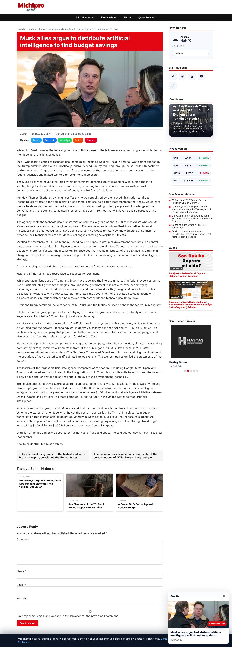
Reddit (78, 140)
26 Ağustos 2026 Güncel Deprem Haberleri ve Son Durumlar (189, 201)
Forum (128, 17)
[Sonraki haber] (207, 109)
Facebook (50, 140)
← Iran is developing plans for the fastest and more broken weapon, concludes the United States (52, 455)
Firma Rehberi (109, 17)
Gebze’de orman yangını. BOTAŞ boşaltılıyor (188, 226)
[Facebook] (173, 76)
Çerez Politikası (147, 17)
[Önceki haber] (200, 109)
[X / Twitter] (182, 76)
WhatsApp (65, 140)
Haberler (21, 28)
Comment (24, 539)
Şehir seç (178, 46)
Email (21, 584)
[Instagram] (192, 76)
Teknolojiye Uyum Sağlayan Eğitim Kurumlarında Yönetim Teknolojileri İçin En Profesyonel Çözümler (192, 209)
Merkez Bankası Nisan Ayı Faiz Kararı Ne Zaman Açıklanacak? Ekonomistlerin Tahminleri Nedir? (192, 218)
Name (21, 571)
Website (22, 598)
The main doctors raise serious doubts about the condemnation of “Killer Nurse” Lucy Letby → (125, 455)
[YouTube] (201, 76)
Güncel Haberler (85, 17)
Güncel (32, 28)
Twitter (36, 140)
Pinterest (91, 140)
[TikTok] (173, 86)
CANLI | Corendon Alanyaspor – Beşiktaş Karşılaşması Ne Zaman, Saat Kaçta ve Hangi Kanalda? (191, 234)
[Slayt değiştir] (185, 371)
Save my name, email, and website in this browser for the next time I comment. (67, 616)
